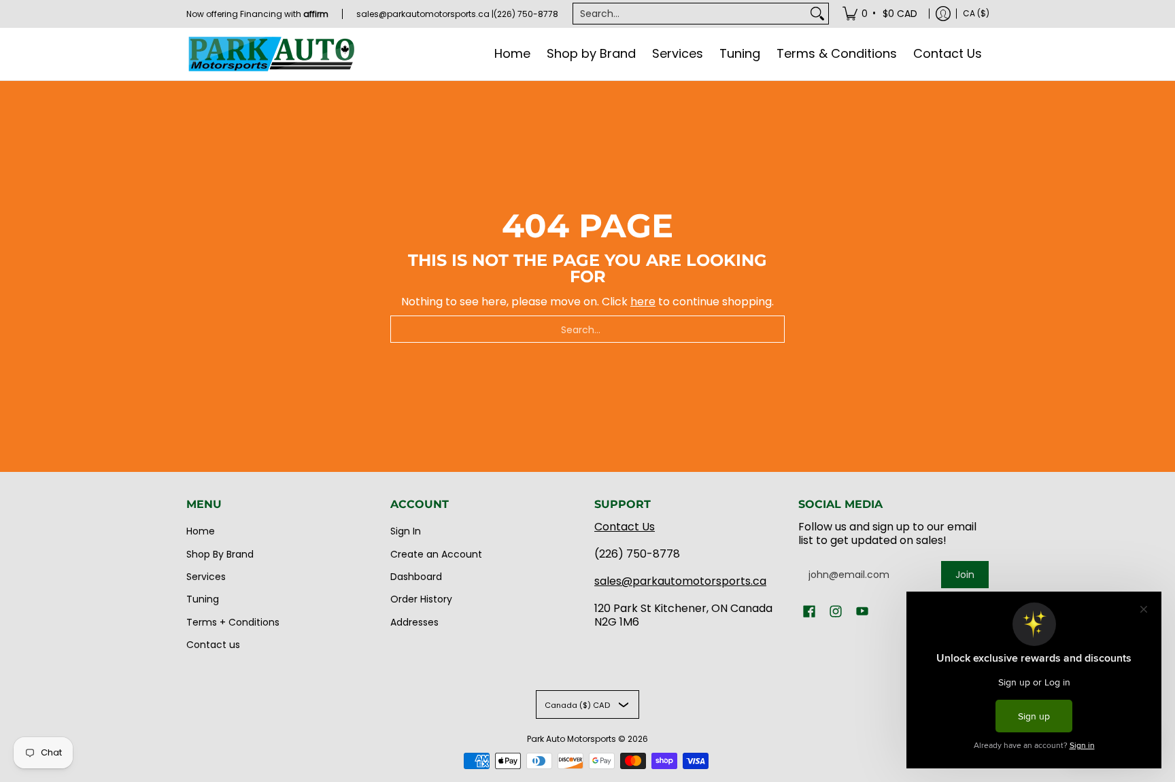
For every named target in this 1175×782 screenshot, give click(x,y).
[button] (809, 612)
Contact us (213, 644)
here (642, 301)
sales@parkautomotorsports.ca (680, 581)
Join (964, 574)
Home (200, 531)
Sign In (405, 531)
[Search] (817, 13)
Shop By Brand (220, 554)
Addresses (414, 622)
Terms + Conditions (232, 622)
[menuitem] (881, 13)
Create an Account (436, 554)
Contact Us (624, 526)
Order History (421, 599)
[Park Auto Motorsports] (271, 54)
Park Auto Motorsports (571, 739)
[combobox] (689, 13)
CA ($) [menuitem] (976, 13)
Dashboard (416, 576)
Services (206, 576)
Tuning (202, 599)
